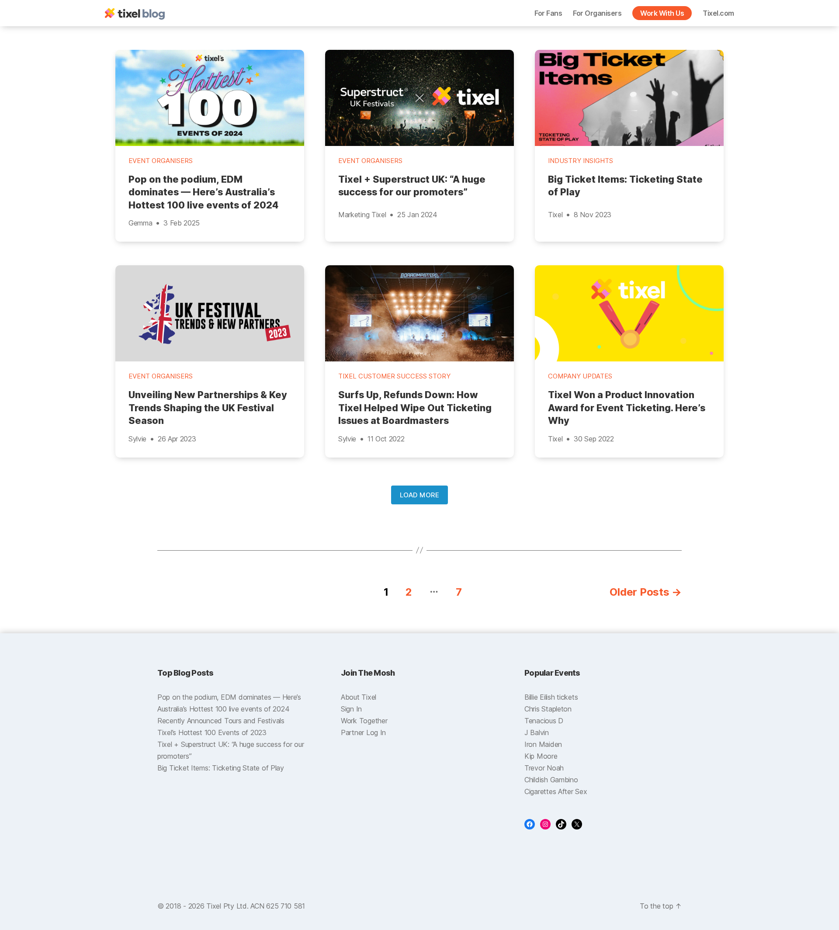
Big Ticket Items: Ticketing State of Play (625, 186)
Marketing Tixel (362, 214)
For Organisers (597, 13)
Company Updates (580, 376)
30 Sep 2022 (594, 438)
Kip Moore (541, 756)
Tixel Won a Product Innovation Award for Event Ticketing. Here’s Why (626, 407)
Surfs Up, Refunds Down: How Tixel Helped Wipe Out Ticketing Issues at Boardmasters (415, 407)
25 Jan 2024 (417, 214)
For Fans (548, 13)
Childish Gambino (551, 779)
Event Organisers (160, 161)
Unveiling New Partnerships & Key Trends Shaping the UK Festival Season (207, 407)
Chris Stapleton (548, 708)
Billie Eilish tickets (551, 697)
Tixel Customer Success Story (394, 376)
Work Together (364, 720)
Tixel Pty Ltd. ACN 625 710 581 (255, 906)
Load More (420, 495)
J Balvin (536, 732)
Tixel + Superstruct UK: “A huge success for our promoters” (411, 186)
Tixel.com (718, 13)
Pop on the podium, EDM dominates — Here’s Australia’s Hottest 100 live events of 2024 (203, 192)
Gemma (140, 223)
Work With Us (662, 13)
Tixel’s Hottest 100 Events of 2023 (212, 732)
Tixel (555, 214)
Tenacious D (543, 720)
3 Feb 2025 (181, 223)
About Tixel (358, 697)
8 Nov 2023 (592, 214)
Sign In (351, 708)
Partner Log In (363, 732)
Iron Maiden (543, 744)
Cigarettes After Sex (555, 791)
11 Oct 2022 (386, 438)
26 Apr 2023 (177, 438)
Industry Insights (580, 161)
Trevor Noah (544, 767)
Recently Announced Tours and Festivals (220, 720)
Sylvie (137, 438)
